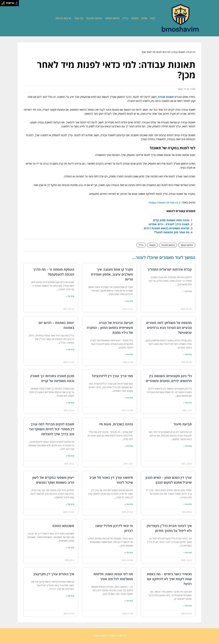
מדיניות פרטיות (63, 18)
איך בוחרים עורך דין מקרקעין (54, 574)
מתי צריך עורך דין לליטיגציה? (112, 376)
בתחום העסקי (112, 18)
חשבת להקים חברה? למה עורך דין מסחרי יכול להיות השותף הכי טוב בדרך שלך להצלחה (51, 429)
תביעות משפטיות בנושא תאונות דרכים (166, 228)
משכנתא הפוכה (63, 525)
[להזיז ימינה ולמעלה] (4, 2)
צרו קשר (78, 18)
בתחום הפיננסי (94, 18)
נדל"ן (125, 18)
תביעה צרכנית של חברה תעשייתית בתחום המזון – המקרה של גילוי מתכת (110, 327)
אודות (144, 18)
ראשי (152, 18)
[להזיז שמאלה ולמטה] (2, 4)
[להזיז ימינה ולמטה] (4, 4)
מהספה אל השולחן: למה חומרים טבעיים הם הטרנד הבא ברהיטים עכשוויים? (169, 327)
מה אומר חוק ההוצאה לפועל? (171, 232)
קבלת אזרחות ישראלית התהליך (169, 269)
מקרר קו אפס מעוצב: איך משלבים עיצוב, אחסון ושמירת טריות (112, 274)
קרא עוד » (187, 291)
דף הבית (191, 52)
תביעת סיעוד (183, 424)
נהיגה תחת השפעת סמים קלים (171, 220)
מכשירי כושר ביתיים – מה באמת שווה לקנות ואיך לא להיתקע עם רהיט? (169, 579)
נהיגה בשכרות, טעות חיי (116, 424)
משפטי (134, 18)
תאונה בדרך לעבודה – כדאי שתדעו (169, 224)
